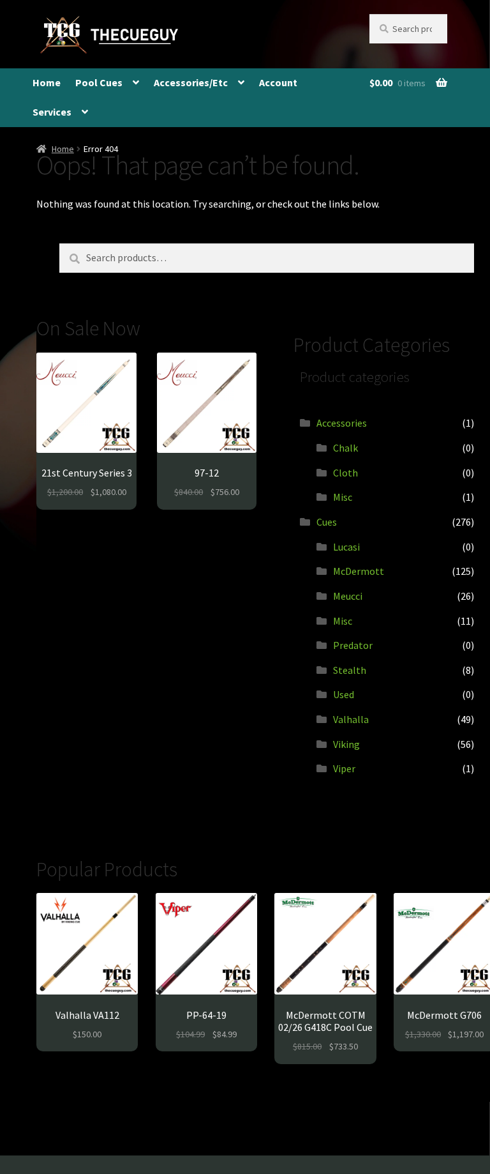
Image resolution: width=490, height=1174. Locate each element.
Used (343, 694)
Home (47, 82)
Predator (353, 645)
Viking (346, 744)
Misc (342, 497)
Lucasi (346, 546)
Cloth (345, 472)
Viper (344, 768)
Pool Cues (98, 82)
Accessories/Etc (191, 82)
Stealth (349, 670)
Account (278, 82)
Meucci (347, 596)
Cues (326, 521)
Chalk (345, 447)
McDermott (358, 571)
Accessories (341, 422)
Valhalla (351, 719)
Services (52, 111)
